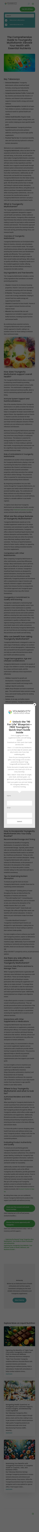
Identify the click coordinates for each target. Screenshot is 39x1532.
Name (9, 795)
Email (8, 807)
